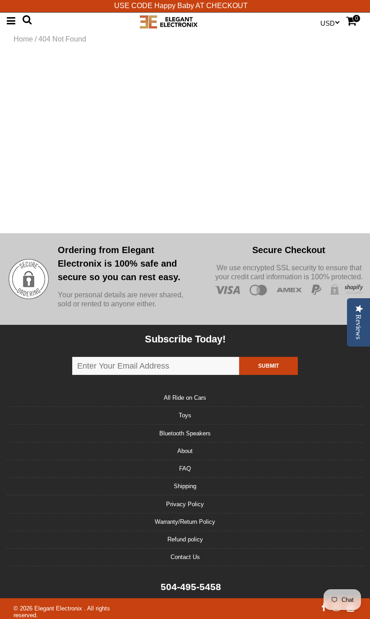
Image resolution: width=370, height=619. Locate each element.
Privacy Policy (185, 504)
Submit (268, 366)
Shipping (185, 486)
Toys (185, 415)
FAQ (185, 468)
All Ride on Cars (185, 397)
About (185, 451)
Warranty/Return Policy (185, 521)
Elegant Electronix (59, 608)
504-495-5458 (189, 587)
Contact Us (185, 557)
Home (23, 39)
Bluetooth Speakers (185, 433)
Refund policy (185, 539)
